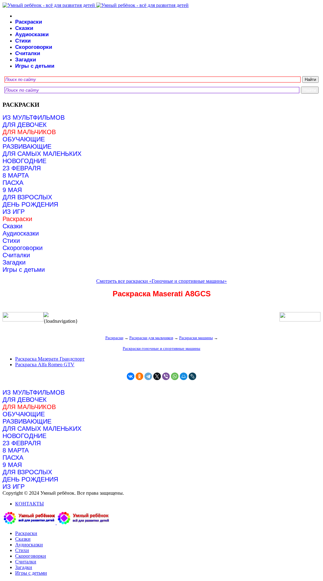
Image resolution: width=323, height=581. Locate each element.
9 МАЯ (12, 189)
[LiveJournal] (192, 376)
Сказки (24, 28)
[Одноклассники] (139, 376)
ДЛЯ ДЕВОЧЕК (25, 124)
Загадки (25, 60)
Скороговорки (33, 47)
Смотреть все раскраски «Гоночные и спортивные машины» (161, 281)
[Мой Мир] (183, 376)
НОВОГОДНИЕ (24, 160)
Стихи (23, 41)
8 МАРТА (16, 175)
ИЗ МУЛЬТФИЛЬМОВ (34, 117)
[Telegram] (148, 376)
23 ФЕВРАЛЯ (22, 168)
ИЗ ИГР (14, 211)
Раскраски (28, 22)
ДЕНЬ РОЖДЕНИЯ (30, 204)
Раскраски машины (196, 337)
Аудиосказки (32, 34)
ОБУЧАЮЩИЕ (24, 139)
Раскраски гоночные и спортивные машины (161, 348)
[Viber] (166, 376)
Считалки (27, 53)
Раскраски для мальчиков (151, 337)
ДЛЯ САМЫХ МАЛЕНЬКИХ (42, 153)
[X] (157, 376)
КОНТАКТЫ (29, 503)
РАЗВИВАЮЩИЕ (27, 146)
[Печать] (161, 315)
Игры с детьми (34, 66)
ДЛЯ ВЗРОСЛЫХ (27, 197)
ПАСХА (13, 182)
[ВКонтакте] (130, 376)
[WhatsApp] (175, 376)
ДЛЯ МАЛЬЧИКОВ (29, 131)
